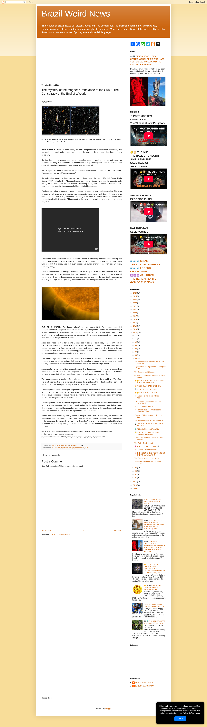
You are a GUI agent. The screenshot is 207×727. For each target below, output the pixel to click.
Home (82, 530)
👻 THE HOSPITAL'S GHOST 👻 (146, 446)
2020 (135, 313)
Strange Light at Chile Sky (144, 406)
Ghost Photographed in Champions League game (154, 605)
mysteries (64, 448)
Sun (86, 448)
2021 (135, 309)
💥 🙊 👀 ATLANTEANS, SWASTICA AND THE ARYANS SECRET (153, 587)
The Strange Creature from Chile (146, 458)
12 (136, 335)
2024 (135, 300)
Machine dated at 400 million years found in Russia (152, 502)
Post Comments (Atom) (61, 534)
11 (136, 339)
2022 (135, 306)
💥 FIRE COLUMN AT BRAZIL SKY (147, 386)
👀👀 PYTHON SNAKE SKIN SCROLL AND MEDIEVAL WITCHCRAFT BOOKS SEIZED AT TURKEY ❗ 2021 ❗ (154, 524)
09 (136, 345)
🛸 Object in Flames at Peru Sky (146, 429)
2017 (135, 316)
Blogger (108, 709)
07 (136, 352)
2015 (135, 323)
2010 (135, 485)
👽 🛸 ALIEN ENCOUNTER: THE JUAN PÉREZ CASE (154, 622)
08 (136, 349)
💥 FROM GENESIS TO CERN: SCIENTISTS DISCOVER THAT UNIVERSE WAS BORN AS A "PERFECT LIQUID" (154, 568)
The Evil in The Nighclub (143, 443)
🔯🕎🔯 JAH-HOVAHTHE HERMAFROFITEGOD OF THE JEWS (143, 279)
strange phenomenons (76, 448)
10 (136, 342)
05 (136, 359)
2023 (135, 303)
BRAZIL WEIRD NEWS (144, 682)
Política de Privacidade (191, 713)
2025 (135, 296)
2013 (135, 329)
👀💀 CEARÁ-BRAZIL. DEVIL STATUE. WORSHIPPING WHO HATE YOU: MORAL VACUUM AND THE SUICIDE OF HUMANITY (154, 546)
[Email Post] (82, 445)
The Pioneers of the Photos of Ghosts (148, 420)
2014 (135, 326)
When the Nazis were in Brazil (145, 450)
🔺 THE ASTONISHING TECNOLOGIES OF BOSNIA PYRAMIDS (149, 454)
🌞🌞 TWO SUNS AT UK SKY (145, 393)
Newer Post (46, 530)
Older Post (117, 530)
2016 (135, 319)
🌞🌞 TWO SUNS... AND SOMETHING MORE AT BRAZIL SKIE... (149, 382)
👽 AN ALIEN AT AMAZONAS (145, 389)
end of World (56, 448)
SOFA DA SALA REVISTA (144, 686)
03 (136, 471)
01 (136, 478)
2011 (135, 482)
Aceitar (180, 719)
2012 (135, 333)
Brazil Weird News (76, 13)
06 (136, 355)
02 (136, 474)
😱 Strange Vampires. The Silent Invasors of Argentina (146, 433)
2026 (135, 293)
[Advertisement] (82, 63)
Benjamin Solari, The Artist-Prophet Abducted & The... (147, 411)
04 (136, 468)
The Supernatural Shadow (144, 372)
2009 (135, 488)
